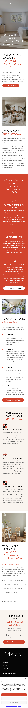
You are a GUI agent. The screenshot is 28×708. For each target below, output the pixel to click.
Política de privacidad (17, 706)
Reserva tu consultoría (14, 288)
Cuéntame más (11, 85)
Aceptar (14, 694)
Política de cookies (9, 706)
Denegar (14, 698)
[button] (26, 679)
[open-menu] (26, 3)
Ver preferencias (14, 702)
